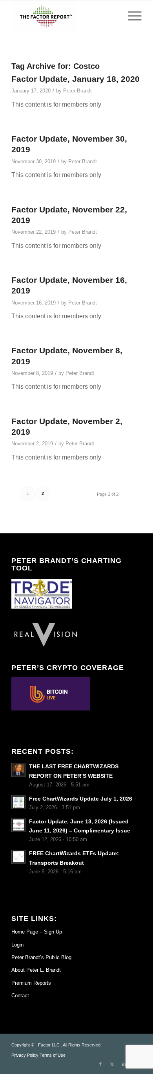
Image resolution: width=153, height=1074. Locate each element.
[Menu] (131, 16)
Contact (20, 995)
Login (17, 945)
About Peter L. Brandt (36, 970)
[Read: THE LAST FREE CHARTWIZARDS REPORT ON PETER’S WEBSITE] (18, 770)
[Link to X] (112, 1064)
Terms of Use (53, 1055)
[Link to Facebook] (100, 1064)
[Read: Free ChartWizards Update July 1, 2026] (18, 802)
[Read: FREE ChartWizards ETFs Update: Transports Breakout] (18, 857)
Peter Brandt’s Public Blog (41, 957)
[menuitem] (131, 16)
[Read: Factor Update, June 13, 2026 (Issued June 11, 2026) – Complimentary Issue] (18, 825)
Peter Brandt (77, 91)
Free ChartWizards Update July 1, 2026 (80, 799)
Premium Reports (31, 983)
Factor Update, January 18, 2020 (75, 78)
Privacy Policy (24, 1055)
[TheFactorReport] (63, 16)
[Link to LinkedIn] (124, 1064)
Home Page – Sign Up (36, 932)
